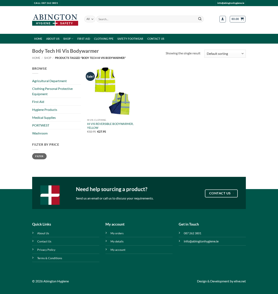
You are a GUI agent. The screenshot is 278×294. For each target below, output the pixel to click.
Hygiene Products (44, 109)
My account (118, 249)
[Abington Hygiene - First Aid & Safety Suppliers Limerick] (55, 20)
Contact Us (155, 38)
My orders (117, 233)
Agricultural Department (49, 81)
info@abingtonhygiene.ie (230, 2)
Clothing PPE (103, 38)
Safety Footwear (130, 38)
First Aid (83, 38)
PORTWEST (40, 125)
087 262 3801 (192, 233)
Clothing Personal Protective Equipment (52, 91)
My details (117, 241)
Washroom (40, 133)
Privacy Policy (46, 249)
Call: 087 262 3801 (46, 2)
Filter (39, 156)
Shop (67, 38)
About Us (52, 38)
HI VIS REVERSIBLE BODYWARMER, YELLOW (110, 125)
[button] (222, 19)
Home (38, 38)
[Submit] (199, 19)
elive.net (240, 281)
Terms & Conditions (49, 258)
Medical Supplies (44, 117)
